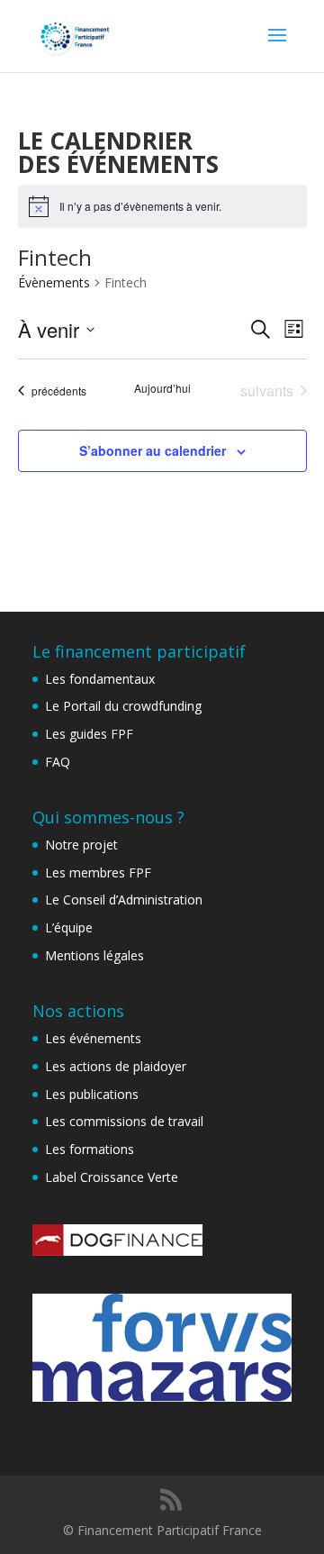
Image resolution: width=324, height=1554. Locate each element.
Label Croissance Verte (111, 1177)
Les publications (92, 1094)
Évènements (54, 282)
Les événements (93, 1038)
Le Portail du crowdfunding (123, 705)
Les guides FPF (89, 733)
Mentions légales (94, 955)
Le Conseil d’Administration (123, 899)
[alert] (162, 206)
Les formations (89, 1149)
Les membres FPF (98, 872)
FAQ (57, 761)
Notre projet (81, 844)
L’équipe (69, 927)
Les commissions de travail (124, 1121)
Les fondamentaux (100, 678)
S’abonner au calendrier (152, 450)
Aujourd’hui (162, 388)
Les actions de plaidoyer (115, 1066)
